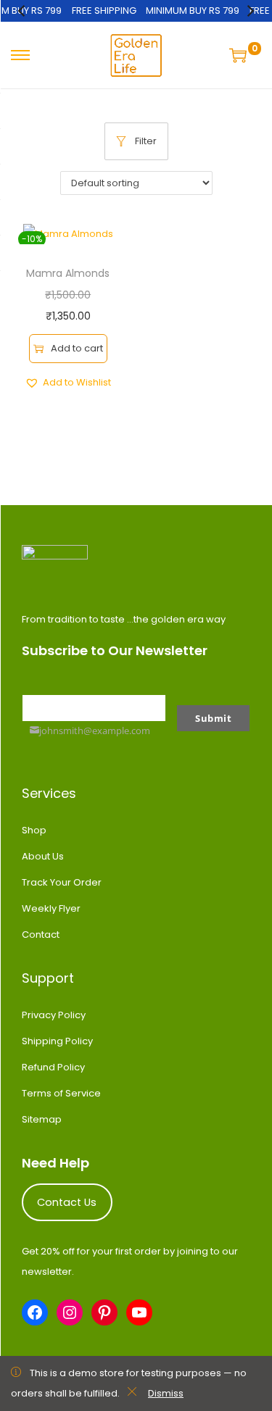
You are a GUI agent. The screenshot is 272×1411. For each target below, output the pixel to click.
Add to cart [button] (77, 348)
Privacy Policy (54, 1015)
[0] (239, 55)
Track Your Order (62, 882)
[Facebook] (35, 1312)
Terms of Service (61, 1093)
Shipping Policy (57, 1041)
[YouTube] (139, 1312)
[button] (68, 382)
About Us (43, 856)
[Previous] (22, 11)
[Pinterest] (104, 1312)
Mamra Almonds (68, 273)
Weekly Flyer (51, 908)
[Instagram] (70, 1312)
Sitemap (42, 1119)
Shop (34, 830)
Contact (40, 934)
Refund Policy (53, 1067)
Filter (146, 141)
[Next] (249, 11)
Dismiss (166, 1393)
